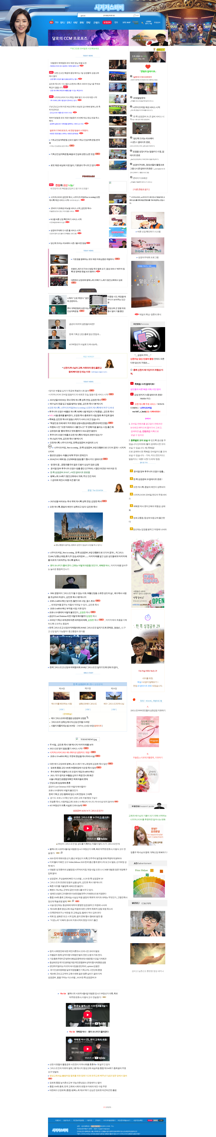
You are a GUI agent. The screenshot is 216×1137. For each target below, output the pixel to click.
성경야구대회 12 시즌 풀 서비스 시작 (65, 230)
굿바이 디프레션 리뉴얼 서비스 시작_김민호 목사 (71, 208)
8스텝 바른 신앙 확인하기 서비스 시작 (66, 219)
